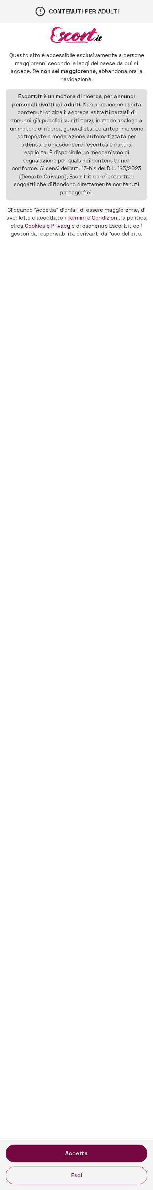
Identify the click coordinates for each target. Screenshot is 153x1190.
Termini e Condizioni (92, 217)
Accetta (76, 1153)
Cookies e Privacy (47, 225)
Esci (76, 1175)
